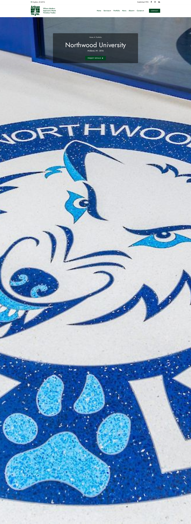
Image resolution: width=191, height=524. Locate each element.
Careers (140, 11)
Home (99, 11)
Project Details (95, 58)
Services (107, 11)
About (131, 11)
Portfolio (117, 11)
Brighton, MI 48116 (38, 2)
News (124, 11)
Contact (154, 11)
